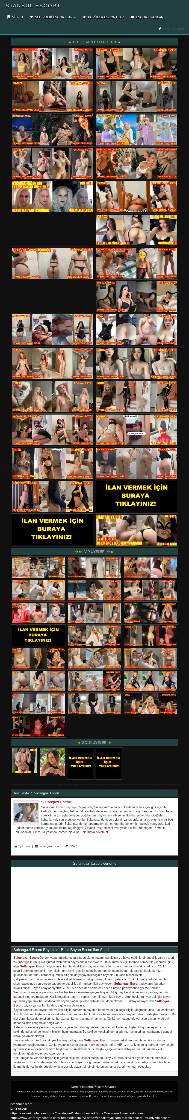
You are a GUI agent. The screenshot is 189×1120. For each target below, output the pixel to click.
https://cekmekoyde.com (28, 1113)
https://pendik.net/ (60, 1113)
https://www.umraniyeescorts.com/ (35, 1118)
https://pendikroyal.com (104, 1118)
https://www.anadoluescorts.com (119, 1113)
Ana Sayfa (21, 793)
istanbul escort (21, 1104)
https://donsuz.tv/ (74, 1118)
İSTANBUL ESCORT (32, 6)
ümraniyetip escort (156, 1118)
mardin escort (132, 1118)
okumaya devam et (95, 832)
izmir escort (18, 1108)
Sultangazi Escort (46, 793)
